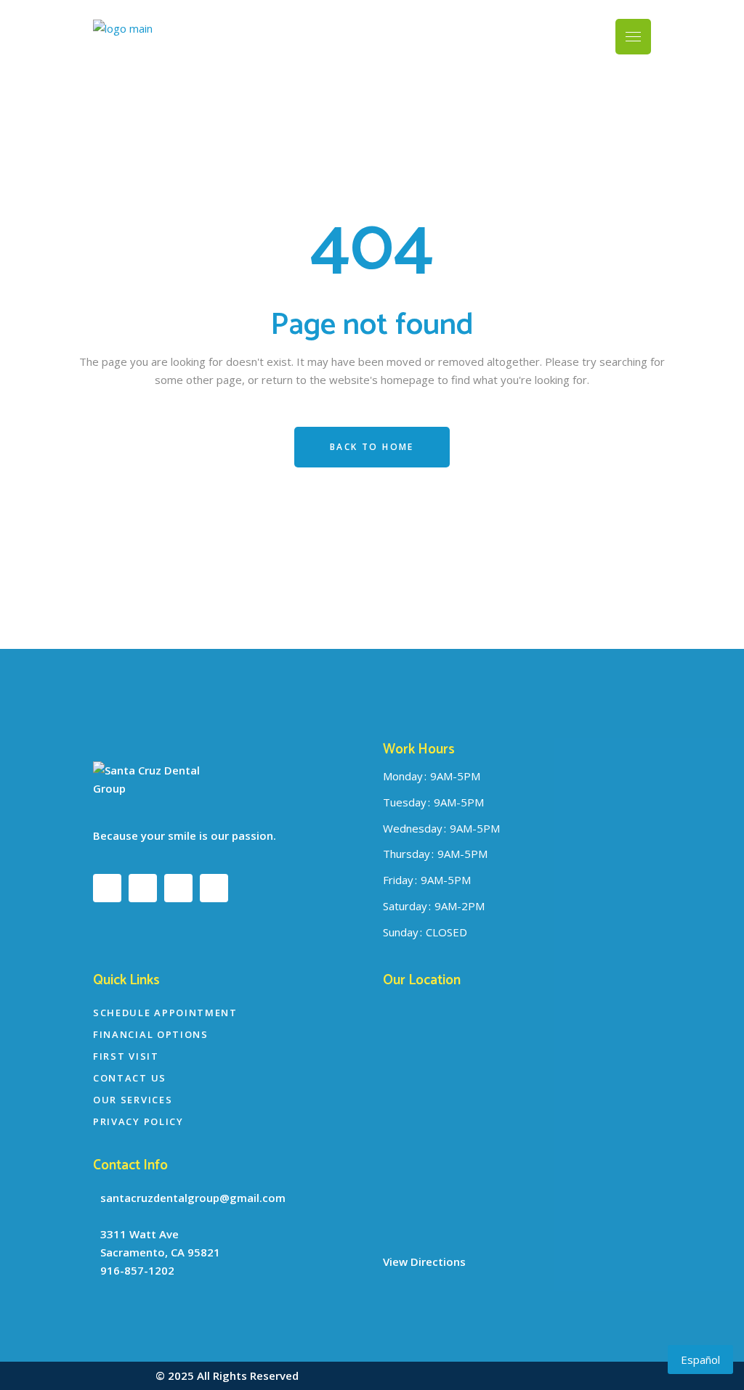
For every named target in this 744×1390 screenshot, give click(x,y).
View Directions (424, 1261)
